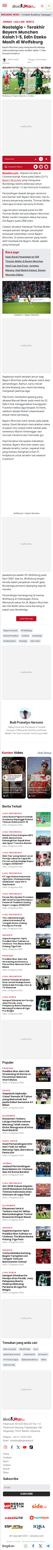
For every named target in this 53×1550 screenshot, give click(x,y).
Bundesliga (37, 636)
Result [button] (6, 1468)
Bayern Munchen (11, 180)
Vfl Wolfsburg (26, 631)
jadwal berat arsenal (12, 1354)
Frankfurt (25, 636)
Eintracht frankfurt (11, 636)
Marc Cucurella (10, 1349)
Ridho (43, 1360)
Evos (36, 1349)
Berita (30, 21)
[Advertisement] (26, 126)
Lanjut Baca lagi (26, 619)
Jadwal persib (29, 1354)
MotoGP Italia (24, 1349)
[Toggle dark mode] (49, 6)
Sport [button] (6, 1461)
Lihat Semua (44, 752)
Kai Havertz (43, 1354)
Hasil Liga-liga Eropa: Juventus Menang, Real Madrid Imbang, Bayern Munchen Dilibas (25, 270)
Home (6, 1453)
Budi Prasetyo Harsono (10, 61)
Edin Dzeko (35, 641)
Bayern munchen (11, 631)
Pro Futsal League (11, 1360)
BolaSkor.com (10, 173)
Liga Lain (19, 21)
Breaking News (10, 641)
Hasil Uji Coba (9, 1365)
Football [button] (7, 1457)
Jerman (7, 21)
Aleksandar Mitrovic (30, 1360)
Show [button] (6, 1472)
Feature (7, 1465)
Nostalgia (23, 641)
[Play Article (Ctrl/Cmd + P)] (36, 167)
